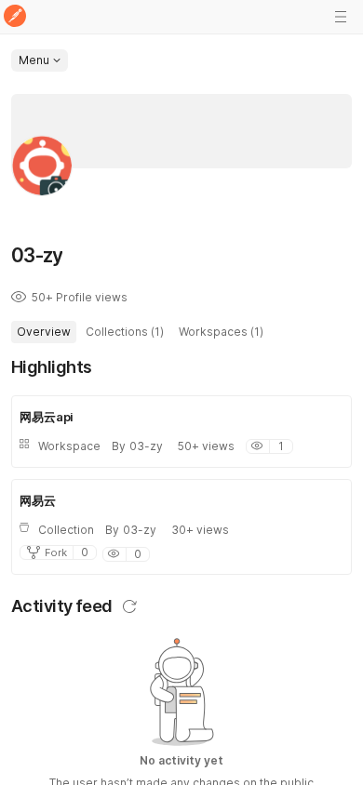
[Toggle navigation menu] (340, 17)
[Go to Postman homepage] (15, 17)
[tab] (43, 332)
